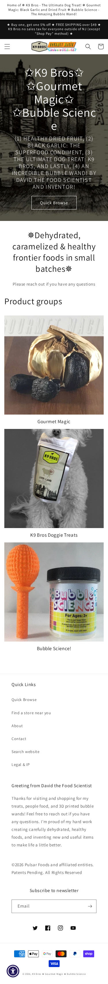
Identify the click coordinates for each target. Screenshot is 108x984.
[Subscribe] (90, 906)
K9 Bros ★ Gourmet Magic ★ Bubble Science (59, 973)
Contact (19, 738)
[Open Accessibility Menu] (13, 971)
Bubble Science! (54, 648)
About (17, 725)
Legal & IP (21, 764)
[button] (7, 46)
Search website (25, 751)
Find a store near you (31, 712)
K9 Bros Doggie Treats (54, 535)
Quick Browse (54, 202)
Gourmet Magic (54, 421)
